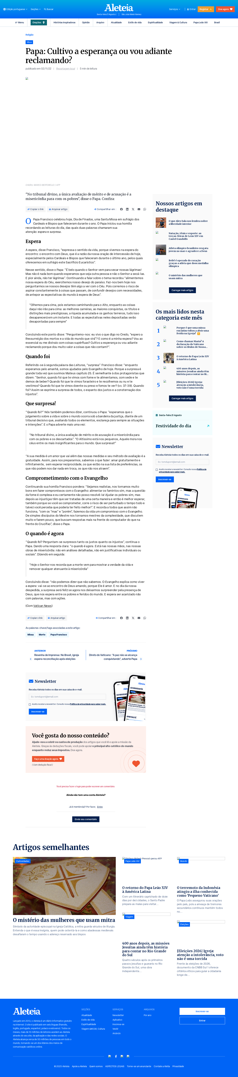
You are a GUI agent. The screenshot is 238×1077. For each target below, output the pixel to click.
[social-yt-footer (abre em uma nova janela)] (109, 1056)
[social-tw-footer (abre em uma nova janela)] (122, 1056)
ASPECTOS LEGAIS (114, 1066)
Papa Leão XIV (200, 22)
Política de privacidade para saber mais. (88, 704)
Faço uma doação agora (46, 758)
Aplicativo (117, 1019)
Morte (42, 634)
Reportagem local (65, 68)
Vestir (115, 1028)
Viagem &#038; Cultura (93, 1028)
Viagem (129, 916)
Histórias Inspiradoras (64, 22)
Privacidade (178, 1066)
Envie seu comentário (86, 819)
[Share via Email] (139, 209)
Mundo (183, 861)
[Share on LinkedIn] (127, 209)
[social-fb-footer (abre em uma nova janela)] (115, 1056)
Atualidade (116, 22)
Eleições (184, 924)
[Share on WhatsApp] (144, 209)
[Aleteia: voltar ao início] (119, 7)
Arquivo (100, 22)
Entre (100, 806)
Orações (37, 22)
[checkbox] (30, 704)
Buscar (50, 9)
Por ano (147, 1015)
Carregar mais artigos (182, 290)
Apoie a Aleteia (79, 1066)
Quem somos (96, 1066)
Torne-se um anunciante (139, 1066)
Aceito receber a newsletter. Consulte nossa (69, 704)
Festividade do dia (173, 425)
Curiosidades (22, 861)
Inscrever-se (37, 711)
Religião (30, 34)
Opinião (86, 22)
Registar (204, 9)
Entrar (193, 9)
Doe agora (223, 9)
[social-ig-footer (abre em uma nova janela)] (128, 1056)
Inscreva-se (118, 1024)
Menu (21, 22)
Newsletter (118, 1015)
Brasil (217, 22)
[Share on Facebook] (121, 209)
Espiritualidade (155, 22)
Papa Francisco (59, 634)
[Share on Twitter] (133, 209)
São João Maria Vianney (131, 14)
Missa (31, 634)
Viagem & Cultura (178, 22)
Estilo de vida (135, 22)
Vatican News (42, 606)
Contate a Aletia (162, 1066)
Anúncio (117, 1033)
